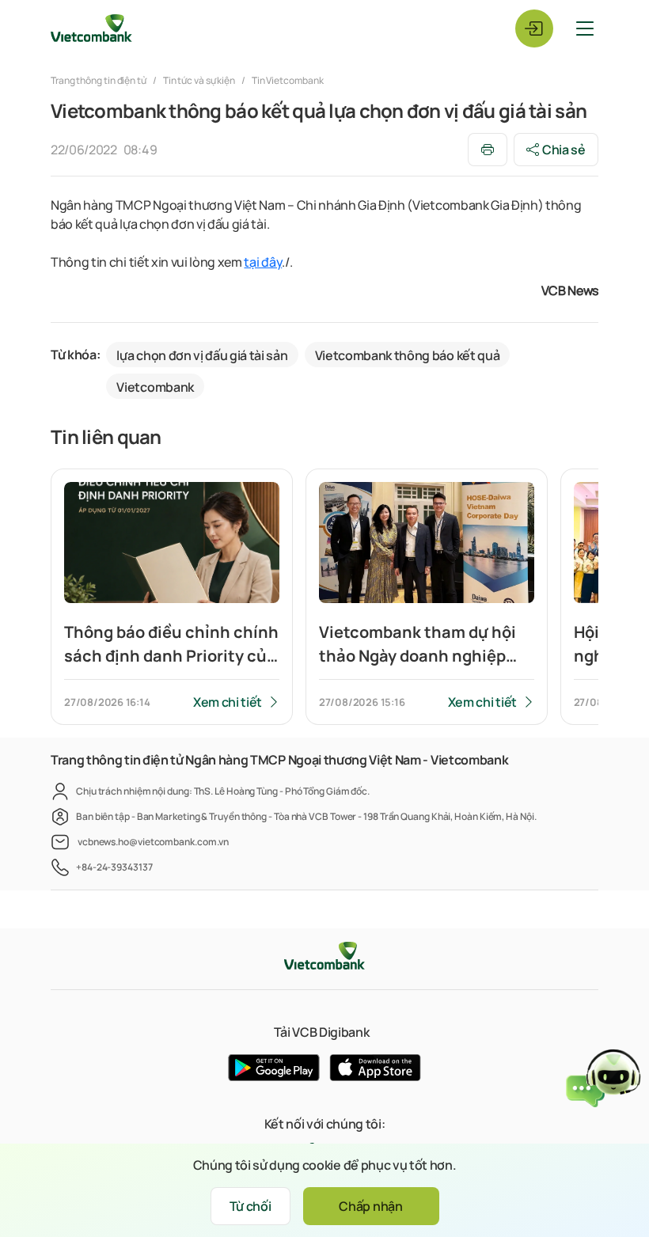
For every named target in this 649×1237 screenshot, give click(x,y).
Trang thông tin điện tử (99, 80)
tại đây (263, 262)
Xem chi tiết (227, 702)
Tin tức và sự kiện (199, 80)
